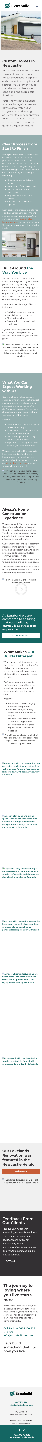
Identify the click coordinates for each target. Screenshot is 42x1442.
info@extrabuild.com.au (21, 1405)
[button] (37, 5)
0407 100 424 (21, 1402)
